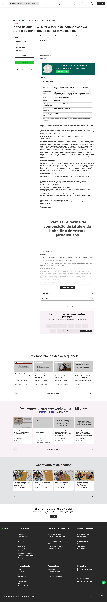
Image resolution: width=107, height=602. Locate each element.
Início (14, 20)
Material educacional (53, 543)
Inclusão (20, 543)
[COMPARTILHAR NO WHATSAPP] (62, 306)
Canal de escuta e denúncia (55, 576)
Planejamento (21, 548)
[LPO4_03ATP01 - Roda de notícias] (43, 422)
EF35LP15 (47, 442)
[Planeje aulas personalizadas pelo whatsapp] (104, 583)
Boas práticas (46, 2)
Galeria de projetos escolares (25, 555)
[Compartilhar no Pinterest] (31, 69)
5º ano (42, 20)
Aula (17, 44)
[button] (91, 393)
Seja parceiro (21, 578)
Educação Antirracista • (83, 534)
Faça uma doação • (23, 581)
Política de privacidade (54, 574)
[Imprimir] (17, 69)
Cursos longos (81, 548)
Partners (20, 583)
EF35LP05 (43, 385)
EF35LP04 (37, 385)
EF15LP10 (42, 442)
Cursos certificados (74, 2)
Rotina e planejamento (83, 543)
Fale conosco (21, 571)
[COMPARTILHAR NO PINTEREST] (72, 306)
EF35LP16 (43, 58)
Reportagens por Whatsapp (25, 558)
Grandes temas (22, 534)
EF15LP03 (44, 440)
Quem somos (21, 574)
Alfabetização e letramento (84, 539)
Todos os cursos (81, 532)
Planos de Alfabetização (54, 539)
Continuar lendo (67, 287)
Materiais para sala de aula (60, 2)
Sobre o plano (19, 50)
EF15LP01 (20, 384)
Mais (92, 2)
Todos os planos (52, 532)
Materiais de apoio (20, 47)
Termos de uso (51, 569)
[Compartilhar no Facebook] (27, 69)
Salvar (25, 55)
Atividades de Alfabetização (55, 548)
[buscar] (37, 3)
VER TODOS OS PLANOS (53, 449)
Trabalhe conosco (22, 576)
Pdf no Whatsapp (25, 62)
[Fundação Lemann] (99, 596)
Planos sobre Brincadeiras (54, 541)
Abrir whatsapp (62, 71)
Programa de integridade (54, 571)
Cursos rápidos (81, 546)
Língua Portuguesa (51, 20)
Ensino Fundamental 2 (83, 541)
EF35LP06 (48, 385)
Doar (53, 516)
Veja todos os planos (66, 35)
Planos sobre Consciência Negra (56, 536)
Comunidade (85, 2)
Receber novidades (85, 569)
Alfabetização (21, 541)
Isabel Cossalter (47, 45)
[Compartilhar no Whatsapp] (22, 69)
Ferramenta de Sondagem (54, 534)
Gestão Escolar (22, 551)
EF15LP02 (25, 384)
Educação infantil (22, 539)
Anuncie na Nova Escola (24, 585)
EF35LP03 (45, 384)
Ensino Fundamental (33, 20)
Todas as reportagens (23, 532)
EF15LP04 (40, 384)
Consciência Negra (23, 536)
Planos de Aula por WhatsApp (56, 546)
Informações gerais (21, 41)
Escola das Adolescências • (25, 553)
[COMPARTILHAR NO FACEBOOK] (67, 306)
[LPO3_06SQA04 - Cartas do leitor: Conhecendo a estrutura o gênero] (22, 422)
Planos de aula (21, 20)
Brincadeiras (21, 546)
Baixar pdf (25, 59)
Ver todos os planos (53, 393)
